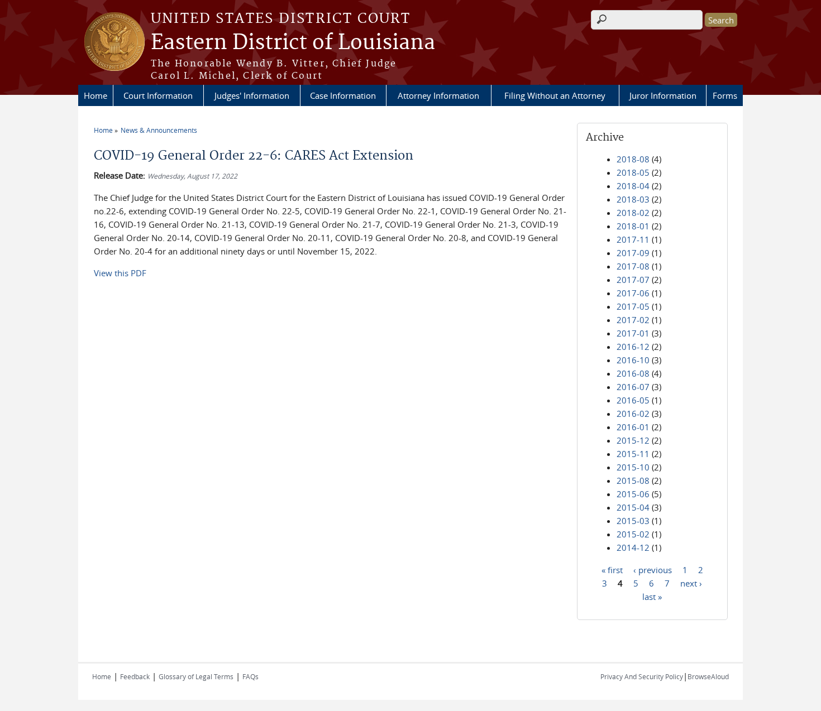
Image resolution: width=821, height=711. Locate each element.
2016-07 (633, 386)
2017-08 (633, 266)
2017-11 (633, 239)
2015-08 (633, 480)
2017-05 (633, 306)
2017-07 (633, 279)
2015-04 (633, 507)
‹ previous (652, 569)
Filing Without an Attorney (554, 95)
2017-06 (633, 293)
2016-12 (633, 346)
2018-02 (633, 212)
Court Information (158, 95)
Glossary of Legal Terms (196, 676)
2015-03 (633, 520)
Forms (725, 95)
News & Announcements (159, 130)
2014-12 (633, 547)
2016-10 (633, 360)
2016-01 (633, 427)
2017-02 (633, 319)
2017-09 (633, 252)
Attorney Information (438, 95)
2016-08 (633, 373)
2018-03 (633, 199)
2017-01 (633, 333)
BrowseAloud (708, 676)
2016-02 (633, 413)
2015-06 (633, 493)
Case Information (343, 95)
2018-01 (633, 226)
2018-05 (633, 172)
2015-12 (633, 440)
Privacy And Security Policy (641, 676)
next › (691, 582)
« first (612, 569)
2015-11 (633, 453)
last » (652, 596)
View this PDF (120, 272)
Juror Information (662, 95)
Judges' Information (251, 95)
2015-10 (633, 467)
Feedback (135, 676)
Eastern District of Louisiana (293, 43)
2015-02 (633, 534)
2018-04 (633, 185)
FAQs (250, 676)
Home (95, 95)
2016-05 (633, 400)
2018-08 (633, 159)
